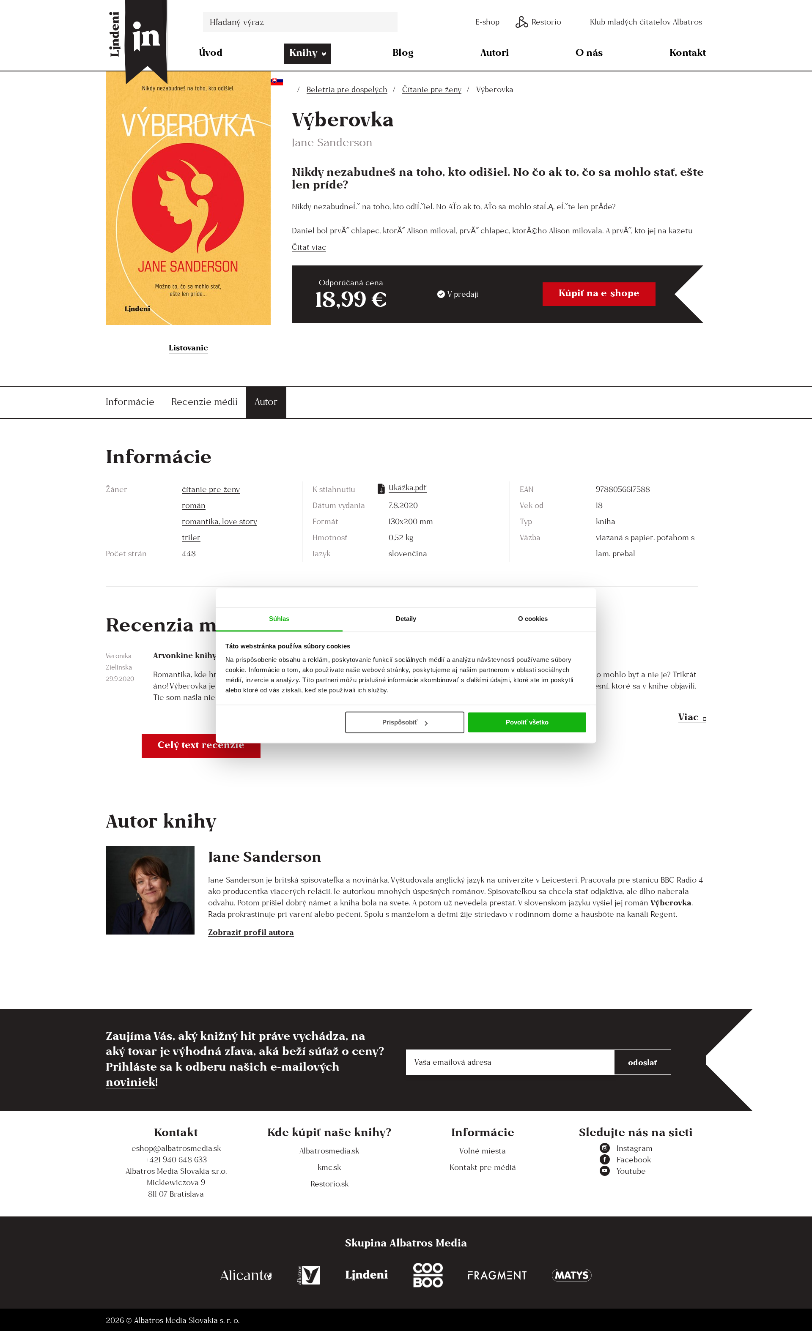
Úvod (210, 52)
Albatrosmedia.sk (329, 1150)
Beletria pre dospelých (347, 89)
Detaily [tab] (406, 618)
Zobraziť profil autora (251, 932)
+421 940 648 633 (176, 1159)
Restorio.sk (329, 1183)
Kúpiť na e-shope (599, 292)
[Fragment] (497, 1275)
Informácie (130, 401)
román (194, 505)
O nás (589, 52)
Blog (403, 52)
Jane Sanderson (332, 142)
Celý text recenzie (201, 744)
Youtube (631, 1171)
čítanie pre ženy (211, 489)
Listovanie (188, 347)
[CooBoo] (428, 1275)
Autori (494, 52)
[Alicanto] (246, 1275)
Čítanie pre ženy (431, 89)
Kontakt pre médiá (483, 1167)
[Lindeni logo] (367, 1275)
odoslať (642, 1062)
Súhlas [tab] (279, 618)
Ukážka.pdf (408, 487)
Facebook (634, 1159)
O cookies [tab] (533, 618)
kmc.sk (329, 1167)
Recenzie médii (204, 401)
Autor (266, 401)
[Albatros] (309, 1275)
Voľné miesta (482, 1150)
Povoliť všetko (527, 722)
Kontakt (687, 52)
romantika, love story (219, 521)
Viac (688, 716)
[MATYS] (571, 1275)
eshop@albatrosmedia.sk (176, 1148)
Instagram (635, 1148)
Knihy (303, 52)
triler (191, 537)
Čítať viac (309, 247)
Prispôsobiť (399, 722)
